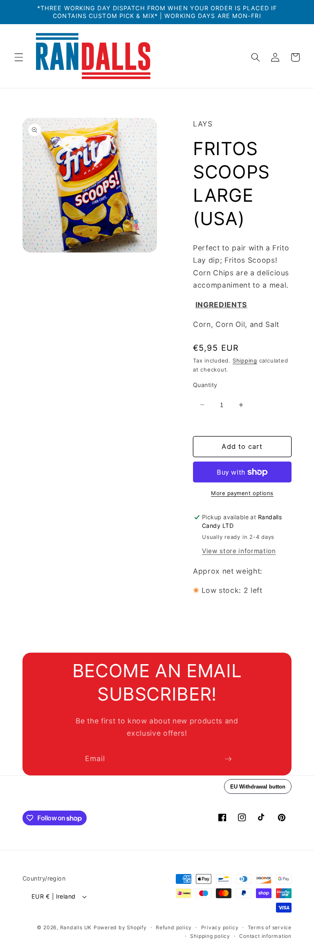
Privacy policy (220, 927)
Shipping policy (210, 936)
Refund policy (174, 927)
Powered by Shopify (120, 927)
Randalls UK (76, 927)
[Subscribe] (228, 759)
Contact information (265, 936)
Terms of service (270, 927)
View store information (239, 551)
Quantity (205, 384)
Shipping (245, 360)
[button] (19, 57)
